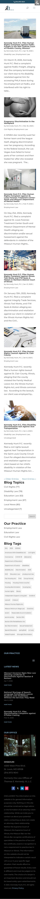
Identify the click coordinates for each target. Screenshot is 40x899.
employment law (28, 574)
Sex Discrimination (11, 626)
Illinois (18, 591)
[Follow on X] (18, 788)
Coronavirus (9, 557)
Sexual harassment (26, 626)
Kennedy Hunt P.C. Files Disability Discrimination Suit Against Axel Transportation (20, 426)
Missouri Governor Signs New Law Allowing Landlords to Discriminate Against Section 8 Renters (20, 675)
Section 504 (20, 617)
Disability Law (9, 54)
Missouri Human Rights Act (14, 604)
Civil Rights (8, 129)
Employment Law (23, 54)
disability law (9, 570)
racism (7, 613)
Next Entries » (29, 479)
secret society (9, 617)
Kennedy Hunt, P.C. (14, 51)
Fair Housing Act (10, 578)
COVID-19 (18, 557)
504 (6, 548)
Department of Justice (12, 565)
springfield (22, 630)
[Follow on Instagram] (26, 788)
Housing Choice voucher (21, 583)
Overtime (30, 608)
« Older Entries (11, 479)
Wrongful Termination (24, 634)
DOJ (6, 574)
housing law (27, 587)
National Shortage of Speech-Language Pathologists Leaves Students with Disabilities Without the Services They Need (19, 695)
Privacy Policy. (18, 888)
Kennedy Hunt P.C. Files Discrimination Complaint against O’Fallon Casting (20, 713)
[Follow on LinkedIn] (22, 788)
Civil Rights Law (12, 537)
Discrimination (21, 570)
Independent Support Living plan (16, 595)
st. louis (31, 630)
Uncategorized (10, 438)
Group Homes (28, 578)
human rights (9, 591)
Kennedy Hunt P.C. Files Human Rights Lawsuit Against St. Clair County (19, 353)
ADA (11, 548)
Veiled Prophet (10, 634)
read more (8, 685)
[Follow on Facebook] (13, 788)
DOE (29, 570)
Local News (10, 504)
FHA (19, 578)
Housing (8, 583)
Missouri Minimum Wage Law (15, 608)
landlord (32, 595)
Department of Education (13, 561)
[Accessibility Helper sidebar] (37, 2)
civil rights (31, 552)
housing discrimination (12, 587)
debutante (27, 557)
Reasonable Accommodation (21, 613)
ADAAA (17, 548)
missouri (15, 600)
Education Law (11, 495)
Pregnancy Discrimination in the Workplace (19, 122)
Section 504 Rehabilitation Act (15, 621)
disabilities (25, 565)
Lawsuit (7, 600)
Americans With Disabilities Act (15, 552)
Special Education (11, 630)
